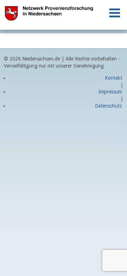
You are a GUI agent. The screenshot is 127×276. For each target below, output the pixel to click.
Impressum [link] (110, 91)
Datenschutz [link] (108, 106)
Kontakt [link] (113, 78)
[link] (114, 13)
